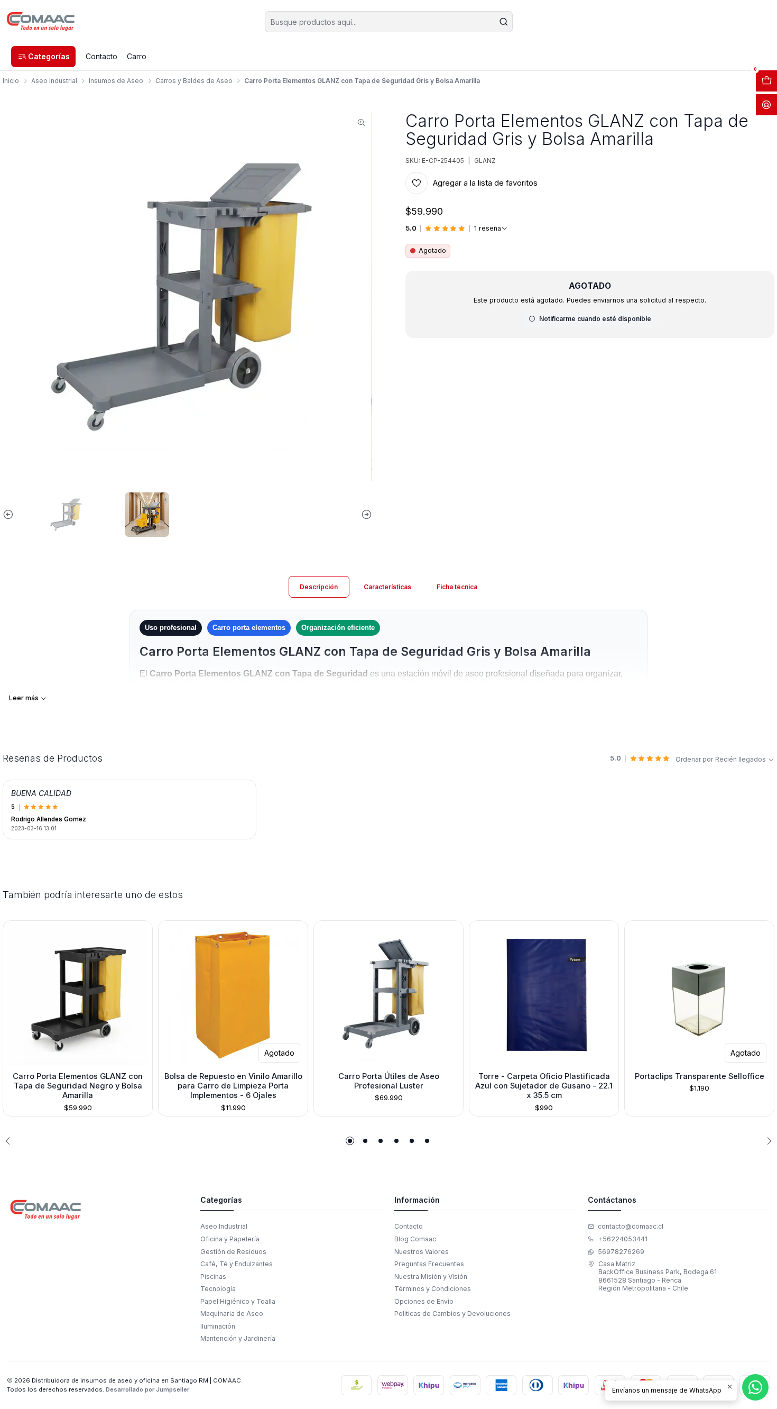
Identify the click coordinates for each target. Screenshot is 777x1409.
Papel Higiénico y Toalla (237, 1301)
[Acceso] (766, 104)
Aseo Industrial (54, 81)
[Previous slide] (10, 514)
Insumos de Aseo (116, 81)
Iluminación (217, 1326)
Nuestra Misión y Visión (430, 1276)
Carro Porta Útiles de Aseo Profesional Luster (388, 1081)
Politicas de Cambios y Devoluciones (452, 1313)
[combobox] (389, 21)
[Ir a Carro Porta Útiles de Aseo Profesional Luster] (388, 995)
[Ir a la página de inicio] (41, 21)
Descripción (319, 587)
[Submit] (504, 21)
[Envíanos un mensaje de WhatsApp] (755, 1387)
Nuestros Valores (421, 1252)
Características (387, 587)
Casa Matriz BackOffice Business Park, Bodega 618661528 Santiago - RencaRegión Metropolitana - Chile (657, 1276)
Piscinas (213, 1276)
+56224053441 (623, 1239)
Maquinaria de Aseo (231, 1313)
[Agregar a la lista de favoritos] (14, 993)
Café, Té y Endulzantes (236, 1264)
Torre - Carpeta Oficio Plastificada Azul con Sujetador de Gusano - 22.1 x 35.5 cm (544, 1086)
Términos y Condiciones (432, 1289)
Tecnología (218, 1289)
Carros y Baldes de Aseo (194, 81)
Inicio (11, 81)
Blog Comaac (415, 1239)
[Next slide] (364, 514)
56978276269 (621, 1252)
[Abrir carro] (766, 81)
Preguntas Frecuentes (429, 1264)
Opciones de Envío (424, 1301)
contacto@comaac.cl (630, 1226)
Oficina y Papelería (230, 1239)
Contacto (408, 1226)
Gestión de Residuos (233, 1252)
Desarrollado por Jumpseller (147, 1389)
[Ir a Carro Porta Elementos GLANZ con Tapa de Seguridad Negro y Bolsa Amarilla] (78, 995)
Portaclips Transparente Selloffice (699, 1076)
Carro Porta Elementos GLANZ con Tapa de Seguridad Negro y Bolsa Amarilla (78, 1086)
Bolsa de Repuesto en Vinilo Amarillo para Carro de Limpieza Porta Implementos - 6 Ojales (233, 1086)
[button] (43, 56)
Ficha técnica (457, 587)
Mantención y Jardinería (237, 1338)
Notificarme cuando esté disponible (595, 319)
